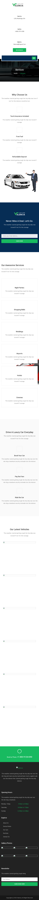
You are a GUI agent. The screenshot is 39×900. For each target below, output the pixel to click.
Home (16, 73)
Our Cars (5, 830)
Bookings (19, 50)
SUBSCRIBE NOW (19, 884)
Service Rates (7, 826)
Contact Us (6, 837)
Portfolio (5, 833)
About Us (6, 823)
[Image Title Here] (7, 851)
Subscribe (19, 241)
